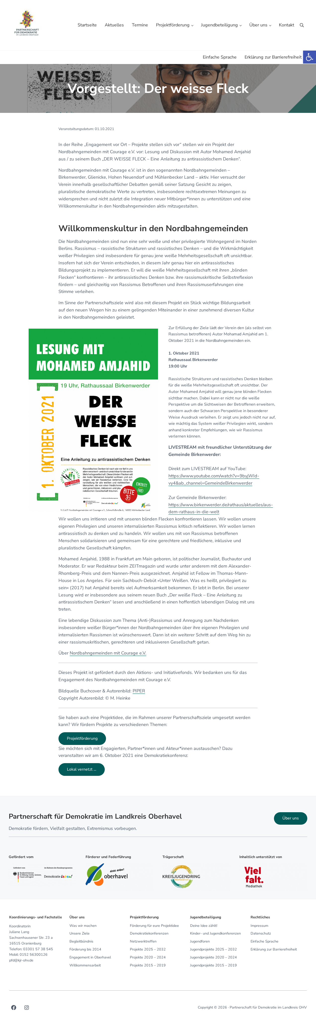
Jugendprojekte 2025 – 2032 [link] (213, 949)
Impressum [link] (259, 926)
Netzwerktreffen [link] (143, 941)
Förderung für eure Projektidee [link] (154, 926)
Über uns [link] (290, 818)
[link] (309, 57)
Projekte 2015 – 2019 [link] (148, 965)
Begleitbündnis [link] (81, 941)
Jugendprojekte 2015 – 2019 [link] (213, 965)
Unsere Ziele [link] (79, 933)
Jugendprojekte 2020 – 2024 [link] (213, 957)
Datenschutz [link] (261, 933)
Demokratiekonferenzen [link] (149, 933)
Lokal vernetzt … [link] (81, 769)
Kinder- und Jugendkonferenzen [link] (215, 933)
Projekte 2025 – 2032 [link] (148, 949)
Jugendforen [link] (200, 941)
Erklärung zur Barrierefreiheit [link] (274, 949)
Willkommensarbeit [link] (85, 965)
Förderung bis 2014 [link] (85, 949)
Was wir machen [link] (83, 926)
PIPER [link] (139, 691)
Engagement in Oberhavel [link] (90, 957)
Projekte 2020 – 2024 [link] (148, 957)
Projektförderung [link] (82, 738)
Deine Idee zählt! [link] (203, 926)
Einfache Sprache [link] (264, 941)
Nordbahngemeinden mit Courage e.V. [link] (108, 653)
